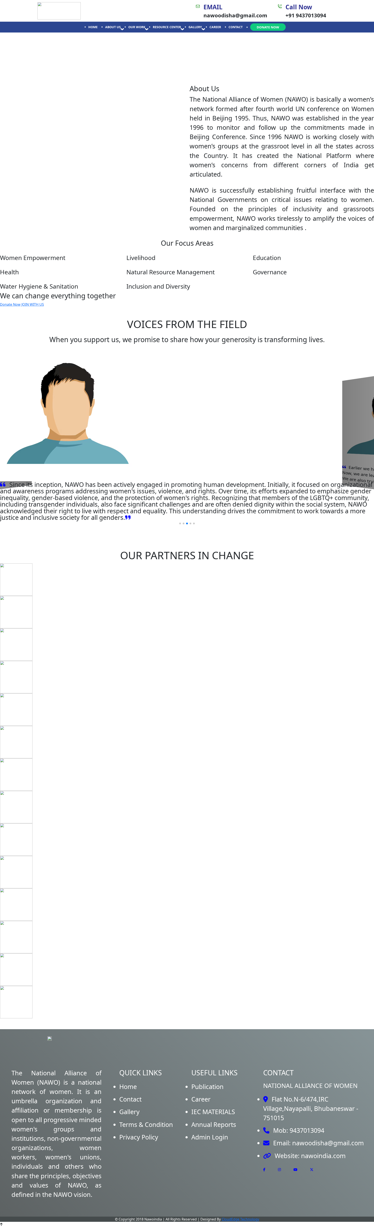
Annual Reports (213, 1124)
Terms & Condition (146, 1124)
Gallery (129, 1111)
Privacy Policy (138, 1137)
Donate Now (10, 304)
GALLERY (195, 27)
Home (128, 1086)
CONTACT (236, 27)
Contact (130, 1099)
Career (201, 1099)
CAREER (215, 27)
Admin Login (209, 1137)
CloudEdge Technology (240, 1219)
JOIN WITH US (32, 304)
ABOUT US (113, 27)
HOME (93, 27)
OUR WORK (136, 27)
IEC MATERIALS (213, 1111)
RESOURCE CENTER (167, 27)
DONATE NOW (268, 27)
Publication (207, 1086)
